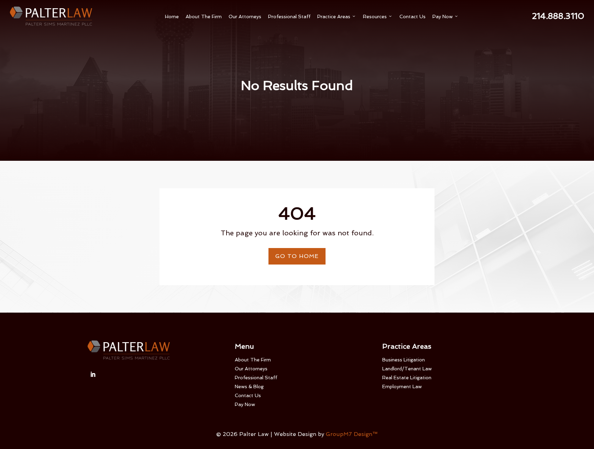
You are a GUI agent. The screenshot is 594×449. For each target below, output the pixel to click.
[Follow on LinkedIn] (92, 374)
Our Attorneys (245, 16)
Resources (378, 16)
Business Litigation (403, 359)
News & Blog (249, 386)
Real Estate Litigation (406, 377)
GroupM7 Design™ (352, 434)
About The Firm (204, 16)
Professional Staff (289, 16)
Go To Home (297, 256)
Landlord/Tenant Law (407, 368)
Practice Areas (336, 16)
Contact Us (412, 16)
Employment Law (402, 386)
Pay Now (445, 16)
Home (172, 16)
